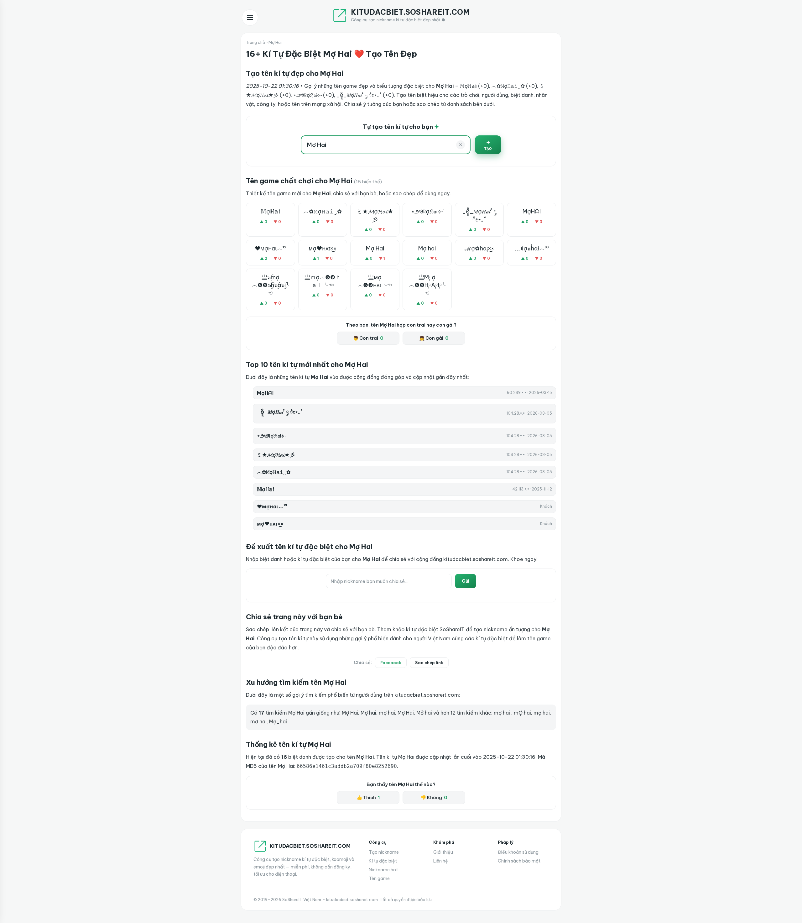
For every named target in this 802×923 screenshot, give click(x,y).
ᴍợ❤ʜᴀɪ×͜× (322, 248)
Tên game (379, 878)
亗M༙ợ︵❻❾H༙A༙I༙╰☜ (427, 285)
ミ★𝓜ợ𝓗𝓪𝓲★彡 (375, 215)
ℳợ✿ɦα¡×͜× (479, 248)
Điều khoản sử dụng (518, 852)
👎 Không (434, 797)
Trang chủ (255, 42)
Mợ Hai (375, 248)
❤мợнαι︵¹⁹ (270, 248)
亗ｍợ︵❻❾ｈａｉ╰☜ (323, 281)
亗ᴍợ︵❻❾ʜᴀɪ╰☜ (375, 281)
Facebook (390, 662)
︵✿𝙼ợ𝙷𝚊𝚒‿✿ (322, 211)
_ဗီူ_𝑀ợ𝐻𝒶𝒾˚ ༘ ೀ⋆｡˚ (479, 215)
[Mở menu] (250, 17)
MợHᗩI (532, 211)
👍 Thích (368, 797)
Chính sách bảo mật (519, 861)
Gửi (465, 581)
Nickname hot (383, 870)
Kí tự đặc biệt (383, 861)
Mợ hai (427, 248)
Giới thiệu (443, 852)
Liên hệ (440, 861)
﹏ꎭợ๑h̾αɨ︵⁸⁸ (532, 248)
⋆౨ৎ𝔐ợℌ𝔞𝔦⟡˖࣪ (427, 211)
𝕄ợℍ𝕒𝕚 (270, 211)
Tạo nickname (384, 852)
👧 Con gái (434, 338)
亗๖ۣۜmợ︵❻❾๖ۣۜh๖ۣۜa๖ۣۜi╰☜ (270, 285)
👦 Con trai (368, 338)
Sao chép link (429, 662)
